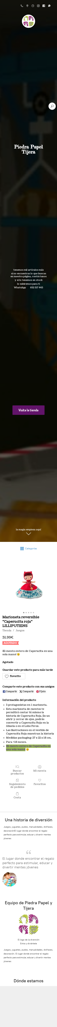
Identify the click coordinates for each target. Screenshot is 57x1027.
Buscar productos (17, 772)
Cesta (17, 797)
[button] (13, 676)
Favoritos (40, 784)
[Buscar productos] (52, 106)
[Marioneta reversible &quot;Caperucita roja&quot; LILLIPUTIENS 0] (28, 584)
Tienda (6, 630)
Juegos (20, 630)
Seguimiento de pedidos (17, 786)
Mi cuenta (39, 770)
